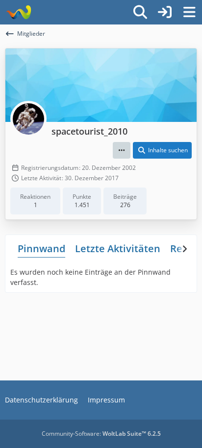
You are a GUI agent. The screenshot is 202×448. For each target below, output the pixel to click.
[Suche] (140, 12)
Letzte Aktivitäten (117, 248)
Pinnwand (41, 248)
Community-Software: (101, 433)
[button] (121, 150)
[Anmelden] (165, 12)
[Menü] (189, 12)
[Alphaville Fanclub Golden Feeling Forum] (18, 12)
